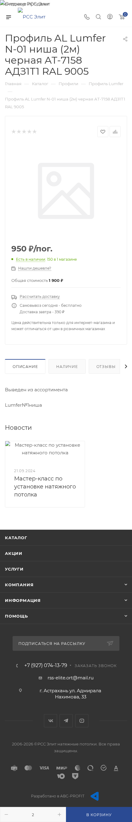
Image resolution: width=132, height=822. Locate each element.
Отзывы (106, 366)
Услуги (14, 569)
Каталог (16, 537)
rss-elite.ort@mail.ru (71, 678)
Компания (19, 584)
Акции (13, 553)
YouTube (81, 720)
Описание (25, 366)
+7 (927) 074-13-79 (45, 665)
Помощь (16, 616)
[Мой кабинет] (110, 17)
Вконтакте (50, 720)
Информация (23, 600)
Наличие (67, 366)
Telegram (66, 720)
